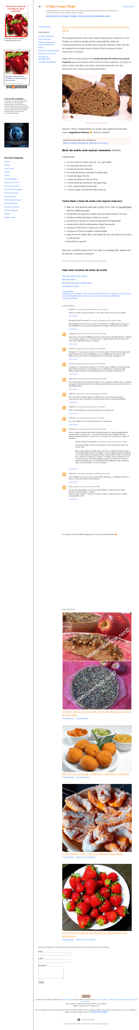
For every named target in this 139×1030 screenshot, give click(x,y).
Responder (73, 316)
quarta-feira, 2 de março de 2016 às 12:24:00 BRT (92, 394)
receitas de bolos (70, 286)
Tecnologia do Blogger (88, 1019)
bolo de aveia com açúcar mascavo (46, 43)
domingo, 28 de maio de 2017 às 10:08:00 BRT (91, 429)
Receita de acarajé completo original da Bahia (95, 774)
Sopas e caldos (10, 217)
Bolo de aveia (68, 279)
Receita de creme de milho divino (17, 76)
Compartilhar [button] (44, 27)
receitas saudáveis (47, 62)
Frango (7, 165)
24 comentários (82, 777)
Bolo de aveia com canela (74, 276)
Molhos (7, 172)
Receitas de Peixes (97, 16)
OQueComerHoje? (66, 999)
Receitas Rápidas (10, 203)
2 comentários (82, 718)
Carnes (7, 162)
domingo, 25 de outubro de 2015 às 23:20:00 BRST (90, 348)
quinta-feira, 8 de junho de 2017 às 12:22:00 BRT (112, 442)
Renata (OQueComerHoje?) (85, 442)
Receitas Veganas (11, 210)
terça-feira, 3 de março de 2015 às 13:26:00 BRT (91, 333)
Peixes (6, 175)
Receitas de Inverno (12, 186)
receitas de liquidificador (44, 58)
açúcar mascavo (46, 36)
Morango (66, 16)
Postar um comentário (85, 857)
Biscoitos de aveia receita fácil (77, 283)
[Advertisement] (86, 573)
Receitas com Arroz (11, 182)
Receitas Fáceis (10, 196)
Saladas (7, 214)
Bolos (86, 16)
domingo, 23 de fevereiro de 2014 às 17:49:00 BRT (92, 309)
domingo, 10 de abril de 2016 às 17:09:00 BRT (91, 407)
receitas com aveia (47, 54)
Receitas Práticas (53, 16)
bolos (41, 47)
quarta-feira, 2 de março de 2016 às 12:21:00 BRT (92, 379)
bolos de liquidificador (48, 50)
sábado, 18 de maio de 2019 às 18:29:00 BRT (86, 486)
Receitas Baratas (10, 179)
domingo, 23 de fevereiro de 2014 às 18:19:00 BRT (106, 320)
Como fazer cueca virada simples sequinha (92, 854)
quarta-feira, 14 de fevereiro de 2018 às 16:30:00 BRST (93, 473)
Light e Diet (8, 169)
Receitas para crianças (12, 200)
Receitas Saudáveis (11, 207)
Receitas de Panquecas (13, 189)
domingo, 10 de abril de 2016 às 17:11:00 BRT (90, 418)
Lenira (71, 349)
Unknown (72, 334)
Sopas (80, 16)
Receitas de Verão (11, 193)
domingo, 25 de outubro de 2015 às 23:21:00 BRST (89, 364)
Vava (70, 487)
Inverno (74, 16)
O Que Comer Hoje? (61, 6)
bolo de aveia (44, 39)
